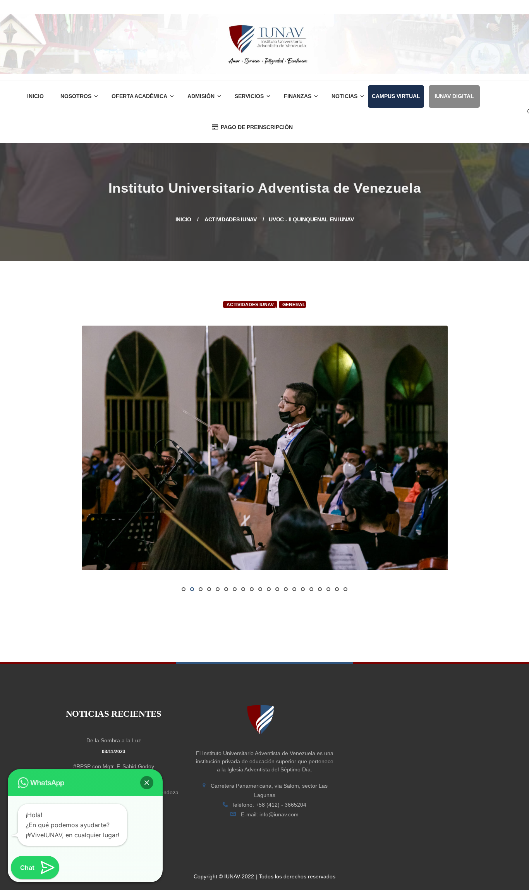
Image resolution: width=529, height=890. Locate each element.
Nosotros (75, 96)
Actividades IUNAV (230, 219)
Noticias (344, 96)
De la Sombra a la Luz (113, 740)
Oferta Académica (139, 96)
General (293, 304)
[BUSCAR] (475, 149)
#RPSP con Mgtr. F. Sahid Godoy (113, 766)
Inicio (35, 96)
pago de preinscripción (257, 127)
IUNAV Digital (454, 96)
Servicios (249, 96)
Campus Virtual (396, 96)
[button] (146, 782)
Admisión (201, 96)
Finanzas (297, 96)
